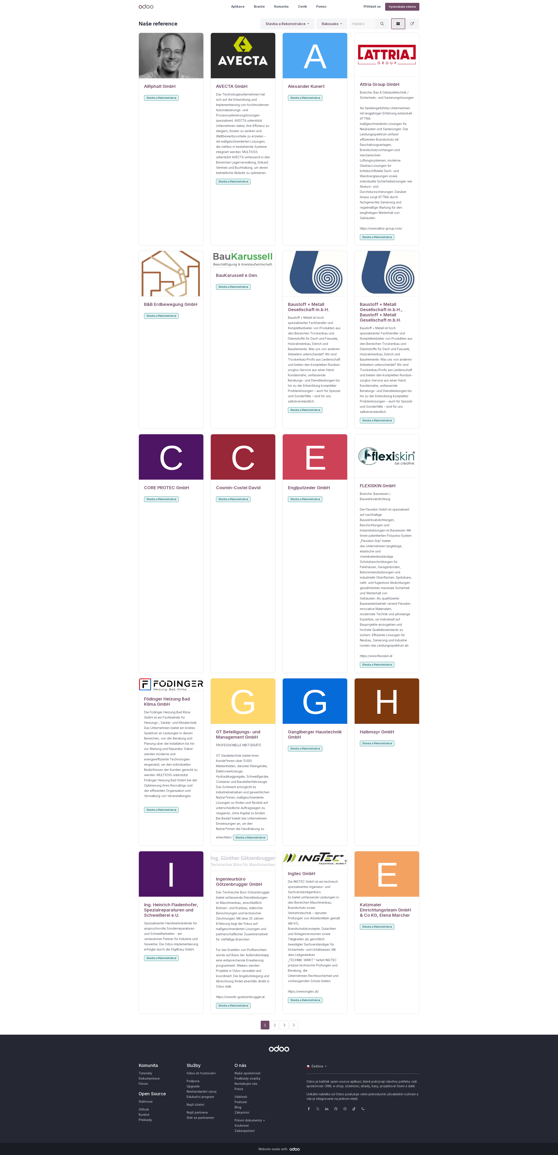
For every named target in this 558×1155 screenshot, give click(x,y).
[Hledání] (382, 23)
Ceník (302, 6)
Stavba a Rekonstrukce (286, 24)
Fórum (143, 1083)
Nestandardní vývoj (201, 1091)
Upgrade (193, 1086)
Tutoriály (145, 1073)
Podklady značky (247, 1078)
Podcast (241, 1102)
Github (144, 1109)
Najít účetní (195, 1104)
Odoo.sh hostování (201, 1073)
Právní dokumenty (248, 1120)
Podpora (193, 1081)
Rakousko (330, 24)
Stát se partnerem (200, 1117)
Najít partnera (197, 1112)
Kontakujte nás (246, 1083)
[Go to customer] (171, 55)
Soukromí (242, 1125)
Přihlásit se (372, 6)
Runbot (144, 1114)
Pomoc (321, 6)
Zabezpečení (245, 1131)
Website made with (273, 1149)
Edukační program (200, 1097)
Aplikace (238, 6)
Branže (259, 6)
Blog (238, 1107)
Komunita (281, 6)
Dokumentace (149, 1078)
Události (241, 1097)
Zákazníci (242, 1112)
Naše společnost (247, 1073)
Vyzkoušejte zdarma (402, 6)
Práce (239, 1089)
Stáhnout (146, 1101)
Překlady (145, 1120)
